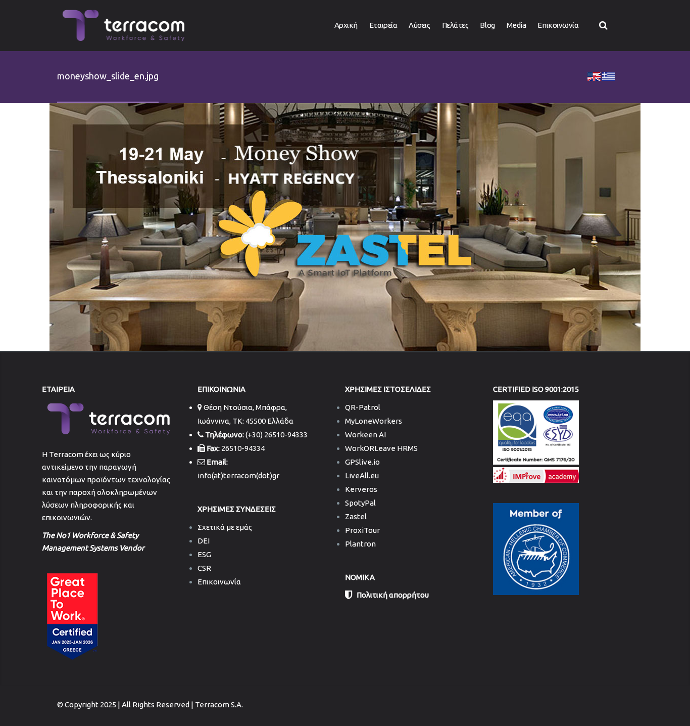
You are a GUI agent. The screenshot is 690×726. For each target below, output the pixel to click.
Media (516, 25)
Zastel (356, 516)
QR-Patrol (362, 407)
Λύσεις (419, 25)
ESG (204, 554)
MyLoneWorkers (373, 421)
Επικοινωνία (557, 25)
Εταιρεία (383, 25)
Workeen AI (365, 434)
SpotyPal (360, 502)
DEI (204, 540)
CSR (204, 568)
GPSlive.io (362, 462)
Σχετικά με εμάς (225, 527)
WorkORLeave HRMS (381, 448)
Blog (487, 25)
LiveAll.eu (362, 475)
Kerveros (361, 489)
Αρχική (346, 25)
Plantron (360, 543)
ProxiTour (362, 530)
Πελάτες (455, 25)
